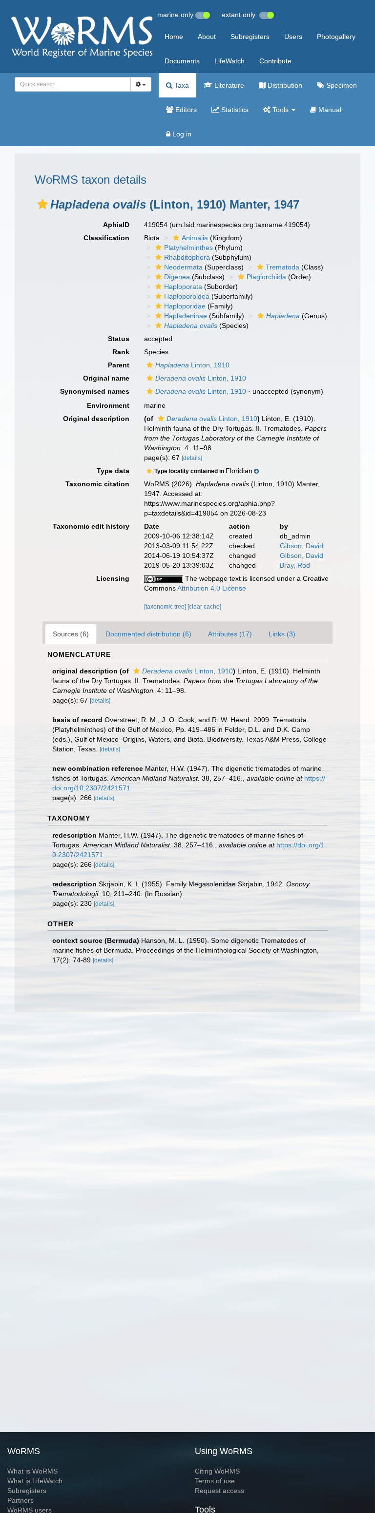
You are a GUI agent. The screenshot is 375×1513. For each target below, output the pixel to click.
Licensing (112, 578)
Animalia (195, 238)
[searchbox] (70, 84)
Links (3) (282, 634)
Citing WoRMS (217, 1471)
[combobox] (73, 84)
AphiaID (116, 225)
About (207, 36)
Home (174, 36)
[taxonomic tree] (166, 606)
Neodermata (183, 267)
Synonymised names (94, 391)
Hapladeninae (185, 316)
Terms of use (215, 1481)
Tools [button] (281, 110)
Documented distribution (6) (148, 634)
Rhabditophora (187, 257)
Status (118, 339)
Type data (113, 471)
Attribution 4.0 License (211, 588)
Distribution (284, 85)
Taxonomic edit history (91, 526)
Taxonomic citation (97, 484)
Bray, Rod (295, 565)
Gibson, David (301, 546)
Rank (120, 352)
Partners (20, 1500)
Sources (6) (71, 634)
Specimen (340, 85)
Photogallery (336, 36)
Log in (180, 134)
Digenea (177, 277)
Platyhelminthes (188, 247)
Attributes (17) (230, 634)
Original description (96, 418)
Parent (118, 365)
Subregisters (250, 36)
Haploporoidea (186, 296)
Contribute (275, 61)
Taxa (180, 85)
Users (293, 36)
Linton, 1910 (192, 365)
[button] (42, 204)
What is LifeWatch (34, 1481)
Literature (228, 85)
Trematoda (282, 267)
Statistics (234, 110)
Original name (106, 378)
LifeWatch (229, 61)
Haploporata (183, 286)
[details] (192, 458)
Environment (108, 405)
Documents (182, 61)
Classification (106, 238)
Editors (185, 110)
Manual (328, 110)
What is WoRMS (32, 1471)
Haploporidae (185, 306)
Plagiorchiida (266, 277)
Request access (219, 1490)
